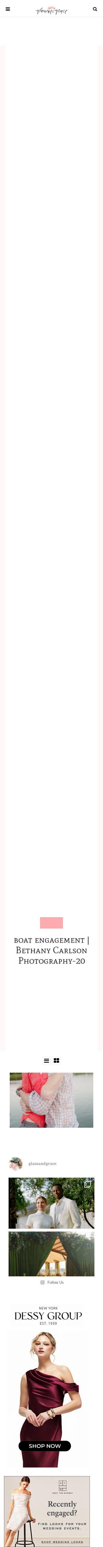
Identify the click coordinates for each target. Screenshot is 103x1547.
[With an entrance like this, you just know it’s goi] (51, 1274)
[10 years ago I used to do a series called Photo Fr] (51, 1220)
